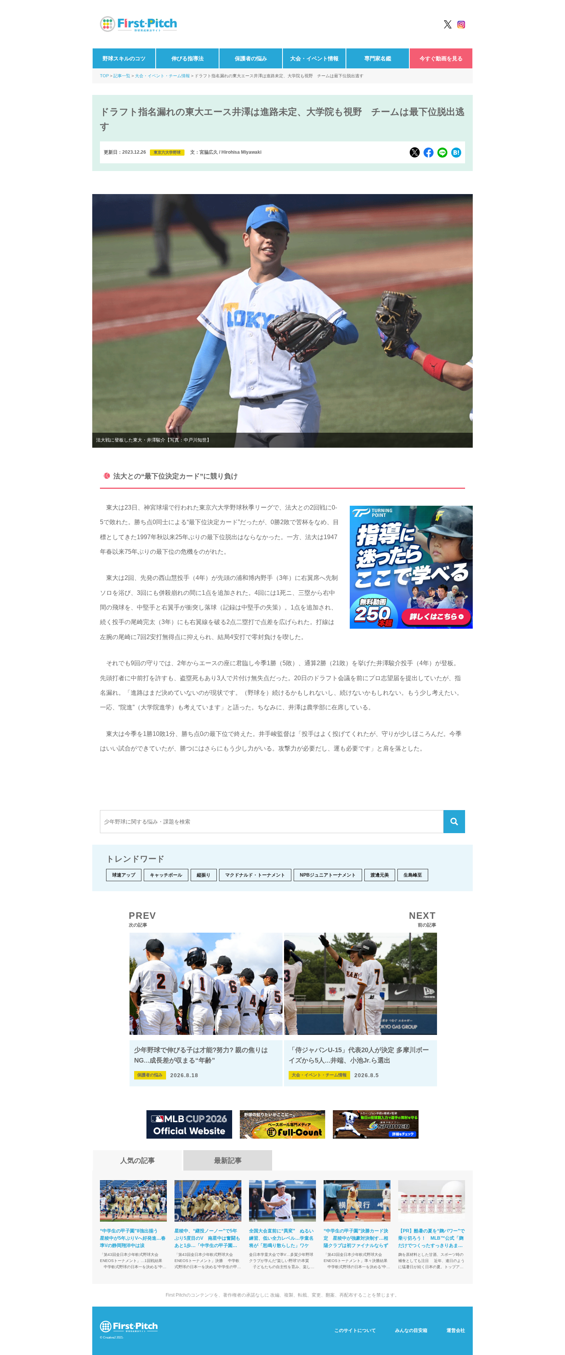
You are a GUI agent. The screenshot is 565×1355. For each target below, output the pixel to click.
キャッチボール (166, 875)
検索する (454, 821)
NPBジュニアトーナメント (328, 875)
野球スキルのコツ (124, 58)
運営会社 (456, 1330)
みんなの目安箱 (411, 1330)
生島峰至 (413, 875)
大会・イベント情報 (314, 58)
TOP (104, 75)
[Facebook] (429, 153)
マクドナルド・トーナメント (255, 875)
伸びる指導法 (187, 58)
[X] (415, 152)
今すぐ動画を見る (441, 58)
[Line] (442, 153)
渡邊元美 (380, 875)
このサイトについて (355, 1330)
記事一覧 (121, 75)
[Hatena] (456, 153)
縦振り (204, 875)
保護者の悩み (251, 58)
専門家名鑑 (377, 58)
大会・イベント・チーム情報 (162, 75)
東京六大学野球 (167, 152)
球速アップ (123, 875)
